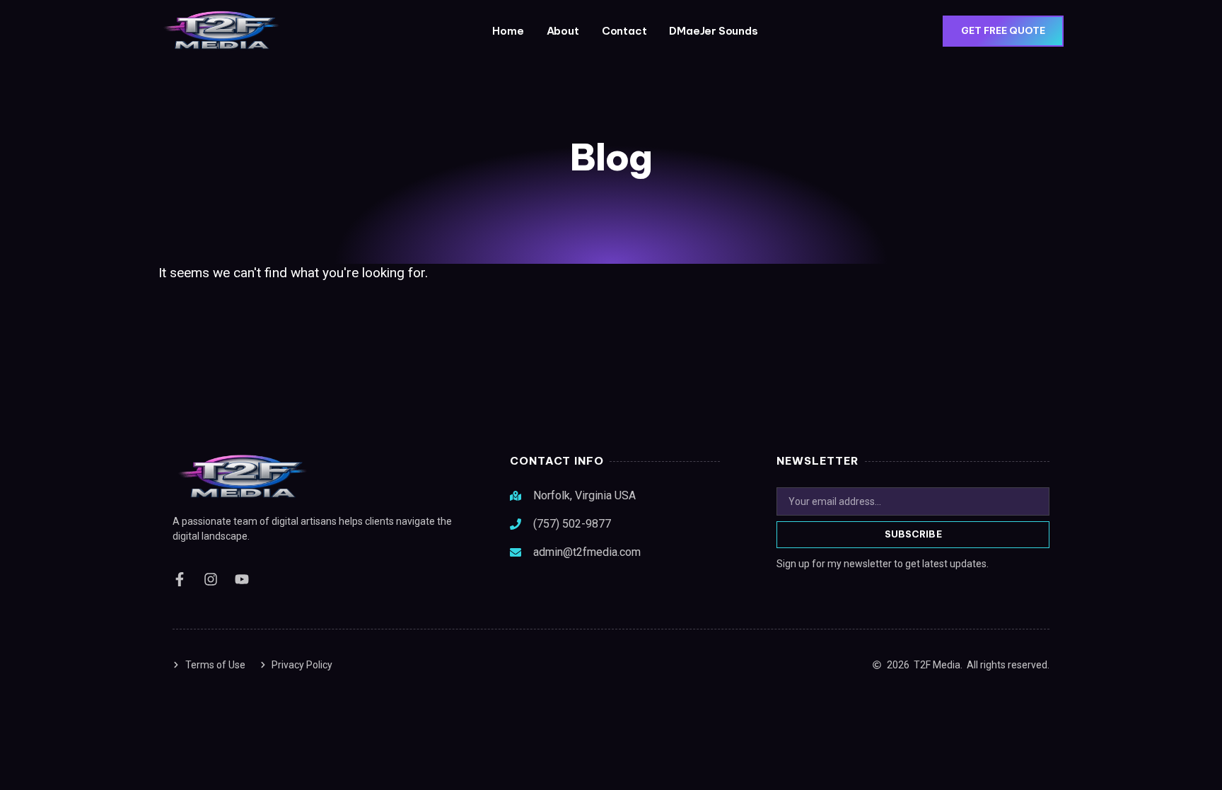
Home (507, 30)
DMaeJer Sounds (713, 30)
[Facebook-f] (180, 579)
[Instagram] (211, 579)
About (563, 30)
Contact (624, 30)
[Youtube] (242, 579)
